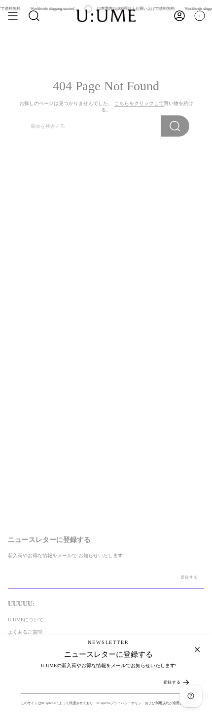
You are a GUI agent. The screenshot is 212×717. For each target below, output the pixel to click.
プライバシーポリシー (127, 703)
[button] (34, 15)
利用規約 (162, 703)
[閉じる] (197, 649)
